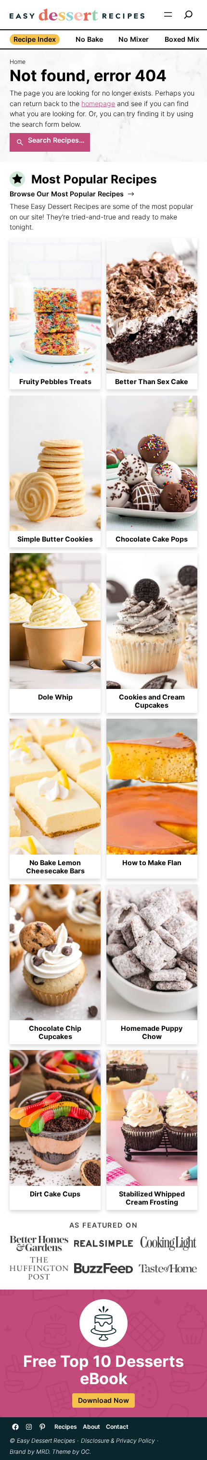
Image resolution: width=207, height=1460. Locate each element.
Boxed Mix (182, 39)
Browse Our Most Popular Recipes (67, 194)
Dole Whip (55, 697)
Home (18, 61)
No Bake (89, 39)
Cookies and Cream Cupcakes (152, 701)
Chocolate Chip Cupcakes (55, 1032)
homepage (98, 103)
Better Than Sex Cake (151, 381)
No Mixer (133, 39)
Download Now (103, 1400)
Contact (117, 1427)
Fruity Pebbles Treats (55, 381)
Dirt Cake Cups (55, 1194)
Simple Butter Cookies (55, 539)
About (91, 1427)
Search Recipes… (56, 140)
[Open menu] (168, 14)
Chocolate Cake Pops (152, 539)
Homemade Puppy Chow (151, 1032)
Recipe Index (34, 39)
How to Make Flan (151, 862)
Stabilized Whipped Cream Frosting (152, 1198)
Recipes (65, 1427)
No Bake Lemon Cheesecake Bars (55, 866)
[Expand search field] (188, 14)
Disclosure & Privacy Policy (118, 1441)
